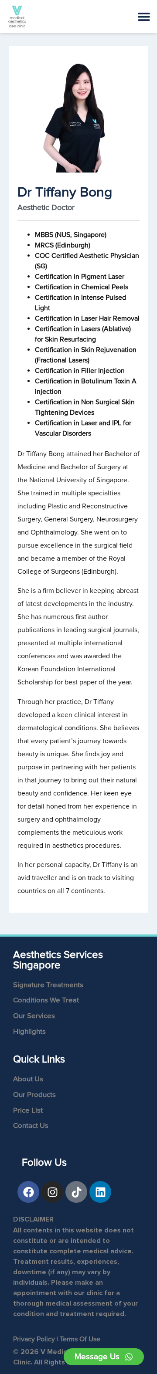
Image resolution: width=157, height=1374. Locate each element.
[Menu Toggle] (143, 16)
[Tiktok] (76, 1192)
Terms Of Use (80, 1339)
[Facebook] (28, 1192)
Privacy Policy (34, 1339)
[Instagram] (52, 1192)
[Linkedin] (100, 1192)
